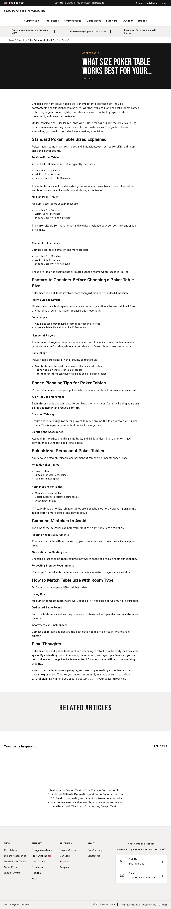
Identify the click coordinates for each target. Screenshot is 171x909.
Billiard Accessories (15, 856)
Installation (152, 3)
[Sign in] (156, 11)
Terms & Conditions (130, 905)
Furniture (111, 21)
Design (139, 3)
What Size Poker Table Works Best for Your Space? (116, 67)
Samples (64, 867)
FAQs (35, 878)
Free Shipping (39, 856)
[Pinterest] (101, 865)
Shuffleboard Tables (15, 861)
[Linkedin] (95, 872)
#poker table (90, 53)
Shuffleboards (72, 21)
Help (163, 3)
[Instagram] (89, 865)
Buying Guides (68, 850)
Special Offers (12, 873)
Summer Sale (32, 21)
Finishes (64, 861)
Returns (36, 873)
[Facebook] (95, 865)
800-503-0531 (16, 3)
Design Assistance (42, 850)
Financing (37, 867)
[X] (89, 872)
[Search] (148, 11)
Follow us (160, 746)
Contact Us (94, 856)
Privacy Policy (149, 905)
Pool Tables (52, 21)
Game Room (94, 21)
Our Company (95, 850)
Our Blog (65, 856)
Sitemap (163, 905)
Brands (142, 21)
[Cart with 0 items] (163, 11)
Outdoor (128, 21)
